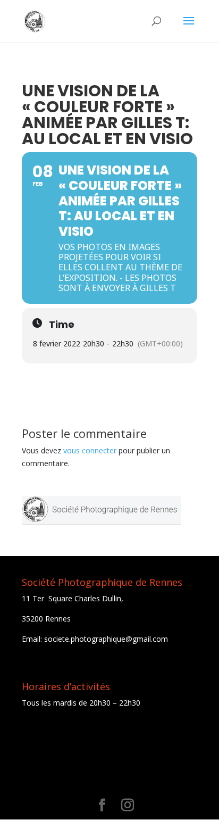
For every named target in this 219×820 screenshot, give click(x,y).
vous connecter (89, 450)
